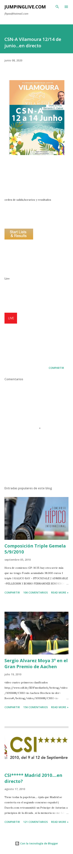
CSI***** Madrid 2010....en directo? (33, 778)
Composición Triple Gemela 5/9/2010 (35, 549)
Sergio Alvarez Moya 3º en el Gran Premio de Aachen (36, 663)
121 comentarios (35, 822)
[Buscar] (57, 7)
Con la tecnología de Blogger (38, 843)
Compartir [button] (56, 368)
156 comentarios (35, 707)
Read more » (60, 592)
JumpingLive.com (25, 7)
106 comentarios (35, 592)
